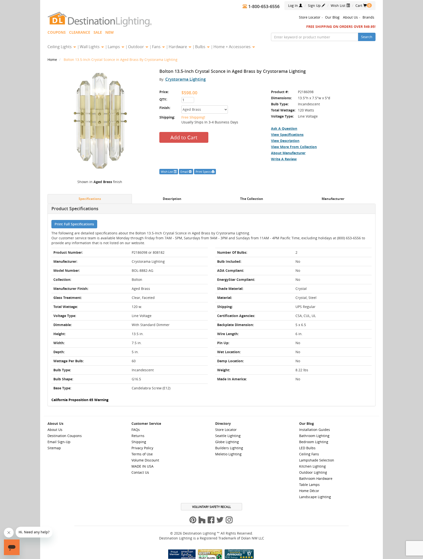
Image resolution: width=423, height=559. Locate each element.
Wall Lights (90, 46)
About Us (350, 17)
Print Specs (204, 172)
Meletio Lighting (228, 454)
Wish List (338, 5)
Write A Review (284, 159)
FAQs (135, 429)
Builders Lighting (229, 448)
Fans (157, 46)
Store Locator (309, 17)
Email (184, 172)
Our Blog (332, 17)
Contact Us (140, 472)
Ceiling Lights (60, 46)
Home (52, 59)
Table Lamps (309, 484)
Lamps (114, 46)
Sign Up (315, 5)
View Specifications (287, 134)
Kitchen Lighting (312, 466)
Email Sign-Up (58, 441)
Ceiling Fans (309, 454)
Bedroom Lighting (313, 441)
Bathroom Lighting (314, 435)
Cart (361, 5)
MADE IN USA (142, 466)
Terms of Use (142, 454)
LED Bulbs (307, 448)
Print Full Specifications (74, 224)
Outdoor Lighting (313, 472)
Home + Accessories (232, 46)
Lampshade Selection (316, 460)
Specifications (90, 199)
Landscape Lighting (315, 496)
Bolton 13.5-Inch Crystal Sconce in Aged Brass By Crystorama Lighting (120, 59)
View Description (285, 140)
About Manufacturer (288, 153)
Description (172, 199)
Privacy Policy (142, 448)
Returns (137, 435)
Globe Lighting (227, 441)
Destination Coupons (64, 435)
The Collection (251, 199)
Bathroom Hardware (315, 478)
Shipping (138, 441)
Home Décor (309, 490)
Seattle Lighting (228, 435)
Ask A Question (284, 128)
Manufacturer (333, 199)
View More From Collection (294, 146)
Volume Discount (145, 460)
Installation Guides (314, 429)
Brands (368, 17)
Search (366, 36)
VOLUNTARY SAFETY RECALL (211, 507)
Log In (293, 5)
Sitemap (54, 448)
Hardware (178, 46)
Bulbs (200, 46)
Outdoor (136, 46)
